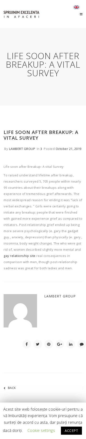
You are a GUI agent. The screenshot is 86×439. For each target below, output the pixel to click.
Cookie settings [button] (41, 430)
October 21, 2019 (68, 149)
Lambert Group (22, 149)
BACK (12, 388)
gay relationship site (20, 256)
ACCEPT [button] (71, 430)
